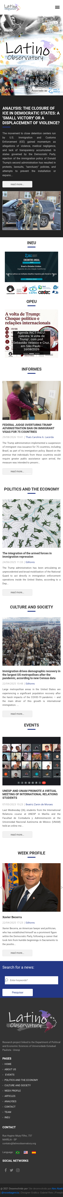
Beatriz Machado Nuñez (39, 437)
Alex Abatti (57, 1188)
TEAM (8, 1112)
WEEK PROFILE (13, 1090)
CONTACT (10, 1106)
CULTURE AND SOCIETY (18, 1085)
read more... (17, 184)
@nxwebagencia (10, 1192)
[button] (9, 275)
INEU (7, 1117)
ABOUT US (10, 1069)
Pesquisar (17, 992)
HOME (8, 1064)
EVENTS (9, 1074)
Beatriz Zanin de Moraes (39, 804)
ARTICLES (10, 1096)
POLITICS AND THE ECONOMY (21, 1080)
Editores (30, 562)
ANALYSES (10, 1101)
